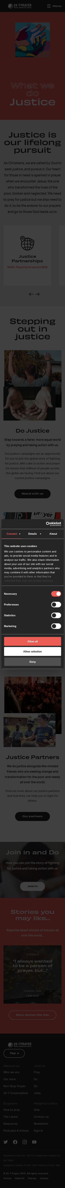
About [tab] (53, 533)
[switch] (56, 604)
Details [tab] (32, 533)
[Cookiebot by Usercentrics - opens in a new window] (46, 524)
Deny (32, 661)
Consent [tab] (12, 533)
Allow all (32, 641)
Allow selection (32, 651)
